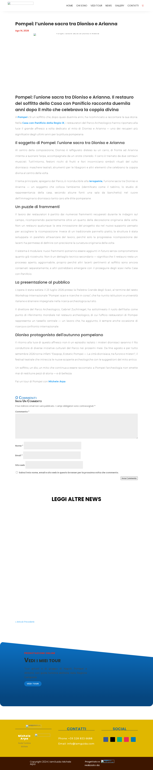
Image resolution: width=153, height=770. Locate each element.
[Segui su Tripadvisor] (119, 739)
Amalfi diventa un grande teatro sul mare (47, 559)
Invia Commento (129, 478)
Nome (19, 445)
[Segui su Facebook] (105, 739)
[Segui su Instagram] (126, 739)
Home (69, 5)
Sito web (20, 465)
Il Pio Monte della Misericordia (38, 594)
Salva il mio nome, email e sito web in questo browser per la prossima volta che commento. (69, 472)
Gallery (119, 5)
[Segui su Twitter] (112, 739)
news (108, 5)
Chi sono (81, 5)
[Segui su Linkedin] (133, 739)
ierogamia (95, 181)
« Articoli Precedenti (24, 621)
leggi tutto (24, 544)
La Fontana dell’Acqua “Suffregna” (42, 523)
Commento (22, 411)
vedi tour (96, 5)
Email (19, 455)
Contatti (133, 5)
